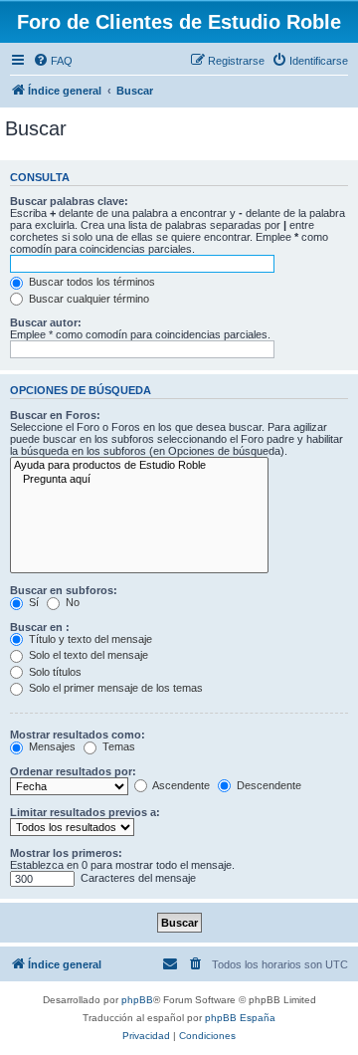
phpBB (137, 999)
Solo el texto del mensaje (87, 655)
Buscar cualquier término (87, 299)
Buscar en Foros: (55, 415)
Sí (32, 602)
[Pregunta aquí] (139, 480)
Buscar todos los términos (90, 282)
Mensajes (51, 746)
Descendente (267, 785)
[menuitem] (53, 61)
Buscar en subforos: (63, 590)
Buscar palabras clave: (69, 201)
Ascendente (180, 785)
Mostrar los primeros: (66, 853)
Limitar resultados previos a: (85, 812)
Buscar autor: (46, 322)
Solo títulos (54, 672)
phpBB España (240, 1017)
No (71, 602)
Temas (117, 746)
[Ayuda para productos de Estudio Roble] (139, 466)
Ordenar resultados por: (73, 771)
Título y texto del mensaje (89, 639)
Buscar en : (40, 627)
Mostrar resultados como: (77, 734)
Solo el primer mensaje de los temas (114, 688)
